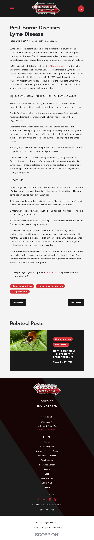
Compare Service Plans (47, 451)
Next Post (76, 302)
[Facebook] (38, 499)
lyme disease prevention (50, 286)
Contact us (52, 272)
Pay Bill (46, 487)
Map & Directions (47, 429)
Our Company (47, 446)
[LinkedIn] (55, 499)
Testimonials (47, 478)
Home (47, 442)
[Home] (46, 8)
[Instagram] (44, 499)
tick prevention (20, 291)
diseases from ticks (22, 286)
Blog (47, 473)
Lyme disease (57, 66)
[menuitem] (35, 527)
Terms (47, 469)
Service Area (47, 460)
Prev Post (18, 302)
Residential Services (47, 455)
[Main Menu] (12, 8)
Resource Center (47, 464)
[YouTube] (50, 499)
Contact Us (47, 482)
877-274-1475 (47, 406)
